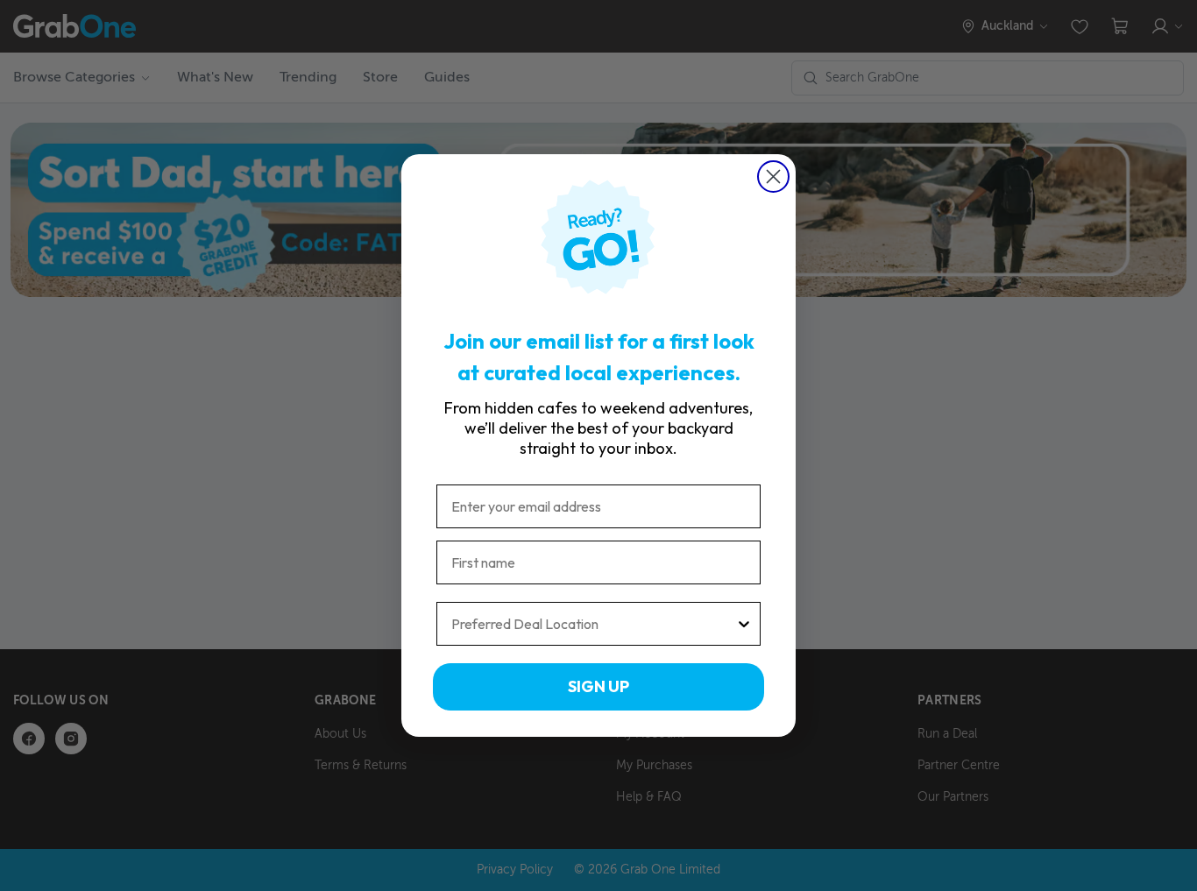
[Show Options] (744, 624)
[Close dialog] (773, 176)
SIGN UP (598, 686)
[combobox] (593, 624)
